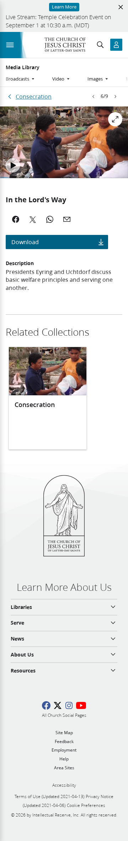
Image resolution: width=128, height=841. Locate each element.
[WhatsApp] (50, 219)
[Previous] (93, 96)
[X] (33, 219)
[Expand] (115, 119)
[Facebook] (16, 219)
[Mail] (67, 219)
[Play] (13, 165)
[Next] (115, 96)
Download (25, 242)
